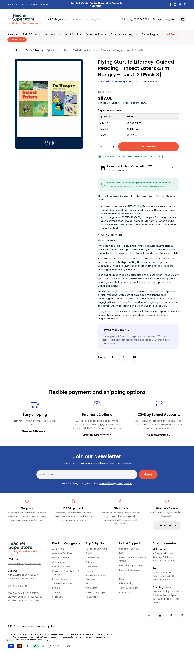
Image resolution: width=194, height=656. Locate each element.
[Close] (174, 183)
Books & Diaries (34, 50)
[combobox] (86, 19)
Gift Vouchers (32, 4)
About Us (19, 4)
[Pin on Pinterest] (134, 357)
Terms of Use (106, 483)
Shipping (116, 102)
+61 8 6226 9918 (29, 578)
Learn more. (159, 186)
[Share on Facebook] (112, 357)
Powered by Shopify (47, 626)
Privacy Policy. (124, 483)
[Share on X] (123, 357)
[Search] (123, 19)
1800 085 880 (31, 575)
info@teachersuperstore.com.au (24, 563)
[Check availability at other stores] (173, 168)
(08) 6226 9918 (167, 579)
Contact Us (46, 4)
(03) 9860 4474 (168, 560)
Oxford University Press (119, 81)
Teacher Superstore (26, 626)
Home (10, 4)
